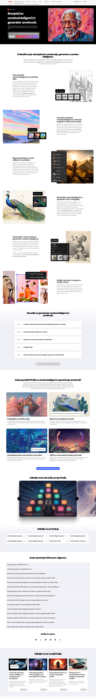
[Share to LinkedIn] (45, 640)
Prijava (85, 1)
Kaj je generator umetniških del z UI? (17, 564)
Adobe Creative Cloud (17, 4)
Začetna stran (10, 4)
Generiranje (34, 1)
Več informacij (23, 689)
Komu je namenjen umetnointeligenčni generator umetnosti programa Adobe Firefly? (31, 613)
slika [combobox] (11, 36)
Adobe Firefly (28, 1)
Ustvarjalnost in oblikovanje (18, 1)
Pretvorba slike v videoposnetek (78, 541)
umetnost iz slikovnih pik (28, 93)
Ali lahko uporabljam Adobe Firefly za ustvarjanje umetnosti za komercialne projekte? (31, 618)
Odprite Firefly (76, 1)
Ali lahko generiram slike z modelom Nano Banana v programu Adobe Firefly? (29, 591)
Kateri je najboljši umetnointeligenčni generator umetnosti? (24, 609)
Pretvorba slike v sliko (55, 541)
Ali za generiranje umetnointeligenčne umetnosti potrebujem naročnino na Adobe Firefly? (32, 582)
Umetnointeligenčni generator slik (16, 536)
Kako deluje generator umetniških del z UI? (19, 569)
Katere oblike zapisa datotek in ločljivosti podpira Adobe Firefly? (25, 627)
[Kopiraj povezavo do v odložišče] (60, 640)
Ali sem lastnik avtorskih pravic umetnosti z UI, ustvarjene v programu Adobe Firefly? (31, 578)
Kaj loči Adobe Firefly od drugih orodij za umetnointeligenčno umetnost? (27, 600)
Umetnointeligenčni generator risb (58, 536)
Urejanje (40, 1)
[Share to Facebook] (36, 640)
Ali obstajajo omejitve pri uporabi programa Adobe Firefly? (23, 604)
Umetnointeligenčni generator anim (79, 536)
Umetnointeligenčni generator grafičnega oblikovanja (17, 541)
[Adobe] (10, 1)
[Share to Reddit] (55, 640)
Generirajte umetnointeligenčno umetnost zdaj (48, 364)
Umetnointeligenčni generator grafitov (38, 541)
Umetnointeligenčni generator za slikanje (38, 536)
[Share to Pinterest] (50, 640)
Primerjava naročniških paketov (57, 1)
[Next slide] (77, 498)
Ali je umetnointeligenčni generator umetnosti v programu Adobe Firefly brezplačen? (31, 595)
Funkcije (28, 4)
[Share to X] (41, 640)
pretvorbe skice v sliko (67, 210)
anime (24, 91)
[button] (81, 2)
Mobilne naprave (46, 1)
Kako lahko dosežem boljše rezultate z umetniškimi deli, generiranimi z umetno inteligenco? (33, 587)
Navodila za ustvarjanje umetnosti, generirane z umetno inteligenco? (26, 573)
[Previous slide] (19, 498)
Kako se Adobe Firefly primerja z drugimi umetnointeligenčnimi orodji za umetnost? (30, 622)
